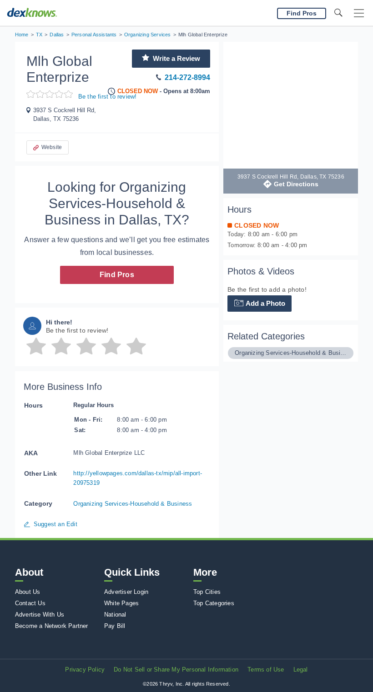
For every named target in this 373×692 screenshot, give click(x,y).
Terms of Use (265, 669)
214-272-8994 (187, 77)
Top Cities (207, 591)
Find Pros (117, 275)
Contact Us (30, 603)
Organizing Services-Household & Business (132, 503)
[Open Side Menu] (359, 13)
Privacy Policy (85, 669)
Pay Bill (115, 625)
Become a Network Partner (51, 625)
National (115, 614)
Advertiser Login (126, 591)
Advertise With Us (39, 614)
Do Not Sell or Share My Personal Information (176, 669)
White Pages (121, 603)
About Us (27, 591)
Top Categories (213, 603)
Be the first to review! (107, 96)
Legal (300, 669)
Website (51, 147)
